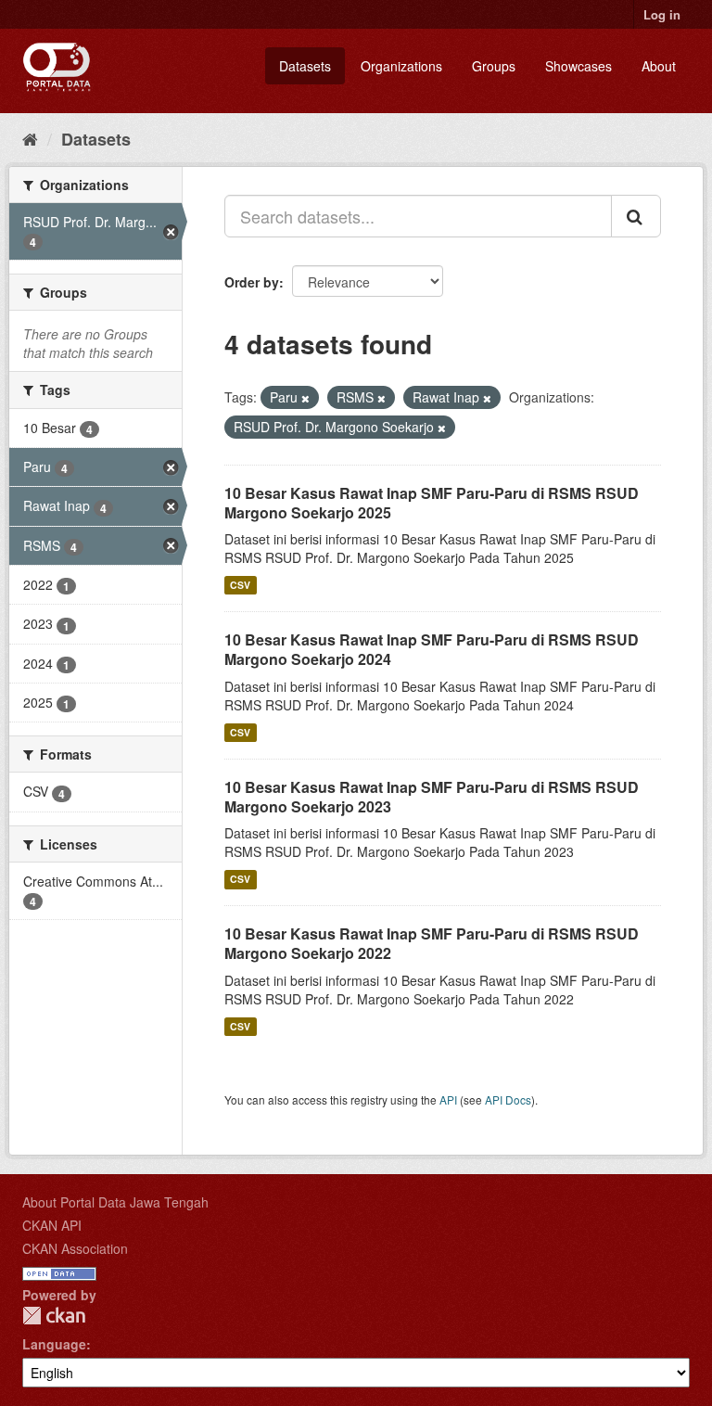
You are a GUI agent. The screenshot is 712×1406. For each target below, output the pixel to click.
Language (54, 1344)
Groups (493, 66)
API (448, 1099)
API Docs (508, 1099)
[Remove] (305, 397)
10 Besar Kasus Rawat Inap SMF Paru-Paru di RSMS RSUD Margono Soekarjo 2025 (431, 502)
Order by (251, 282)
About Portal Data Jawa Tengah (115, 1202)
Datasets (305, 66)
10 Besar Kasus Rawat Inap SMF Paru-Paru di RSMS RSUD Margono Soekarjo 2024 (431, 649)
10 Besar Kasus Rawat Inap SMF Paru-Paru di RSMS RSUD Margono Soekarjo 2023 (431, 796)
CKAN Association (75, 1248)
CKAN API (52, 1225)
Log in (661, 14)
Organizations (401, 66)
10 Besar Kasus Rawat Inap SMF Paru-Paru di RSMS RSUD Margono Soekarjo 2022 (431, 943)
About (659, 66)
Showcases (578, 66)
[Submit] (636, 216)
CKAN (53, 1315)
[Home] (30, 138)
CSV (240, 585)
